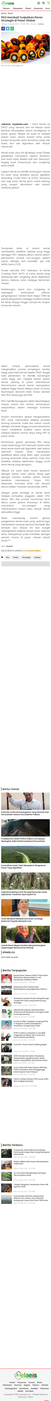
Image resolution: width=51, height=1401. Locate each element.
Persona (17, 1385)
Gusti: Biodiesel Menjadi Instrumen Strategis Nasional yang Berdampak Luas (22, 919)
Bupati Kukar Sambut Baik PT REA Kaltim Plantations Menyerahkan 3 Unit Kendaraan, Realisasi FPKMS (31, 977)
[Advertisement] (25, 95)
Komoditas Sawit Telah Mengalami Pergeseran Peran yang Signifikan (23, 866)
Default (45, 1385)
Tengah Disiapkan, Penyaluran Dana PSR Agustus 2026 (31, 1185)
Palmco (35, 1385)
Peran (15, 557)
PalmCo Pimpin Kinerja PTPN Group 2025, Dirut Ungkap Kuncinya (31, 1080)
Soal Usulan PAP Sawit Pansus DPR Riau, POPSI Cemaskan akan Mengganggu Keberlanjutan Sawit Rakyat (30, 1069)
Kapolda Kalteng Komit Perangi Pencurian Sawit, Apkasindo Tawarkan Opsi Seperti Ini (24, 893)
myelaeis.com (20, 124)
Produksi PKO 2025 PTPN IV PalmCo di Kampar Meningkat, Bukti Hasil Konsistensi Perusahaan (23, 840)
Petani (28, 8)
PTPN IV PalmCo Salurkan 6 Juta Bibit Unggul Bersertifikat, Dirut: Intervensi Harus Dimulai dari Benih (29, 1035)
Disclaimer (24, 1388)
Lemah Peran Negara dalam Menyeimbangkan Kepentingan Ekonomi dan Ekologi (23, 946)
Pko (7, 557)
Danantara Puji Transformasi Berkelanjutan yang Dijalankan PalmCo (30, 988)
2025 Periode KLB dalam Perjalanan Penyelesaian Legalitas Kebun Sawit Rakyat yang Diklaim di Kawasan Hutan (30, 1058)
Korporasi (38, 8)
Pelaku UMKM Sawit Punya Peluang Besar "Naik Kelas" (31, 1162)
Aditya (30, 1397)
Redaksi (34, 1388)
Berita (3, 13)
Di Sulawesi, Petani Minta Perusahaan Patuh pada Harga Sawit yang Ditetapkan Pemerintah (32, 1152)
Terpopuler (18, 8)
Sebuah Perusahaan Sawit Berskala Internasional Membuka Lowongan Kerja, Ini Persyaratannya (31, 1012)
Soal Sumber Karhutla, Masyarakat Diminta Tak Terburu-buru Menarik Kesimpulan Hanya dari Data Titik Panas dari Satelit (31, 1199)
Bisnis (10, 13)
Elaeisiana (7, 1385)
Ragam (27, 1385)
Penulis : (37, 24)
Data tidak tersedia (9, 957)
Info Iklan (29, 1391)
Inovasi (31, 1382)
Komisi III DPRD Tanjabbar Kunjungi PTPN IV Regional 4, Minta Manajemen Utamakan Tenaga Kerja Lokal (31, 1023)
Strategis (26, 557)
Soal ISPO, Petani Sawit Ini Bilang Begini (30, 1044)
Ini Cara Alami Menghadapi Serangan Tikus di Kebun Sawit (30, 1174)
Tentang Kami (11, 1388)
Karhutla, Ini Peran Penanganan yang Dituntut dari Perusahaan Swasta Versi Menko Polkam (25, 813)
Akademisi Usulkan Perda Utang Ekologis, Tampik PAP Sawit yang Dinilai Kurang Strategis (31, 1000)
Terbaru (6, 8)
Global (37, 557)
